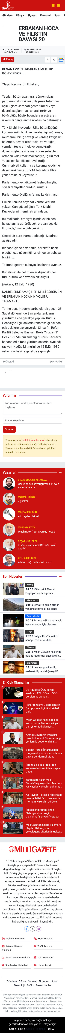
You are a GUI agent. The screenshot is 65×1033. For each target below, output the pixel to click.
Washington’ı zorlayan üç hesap (36, 531)
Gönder (9, 429)
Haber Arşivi (44, 965)
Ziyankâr (23, 501)
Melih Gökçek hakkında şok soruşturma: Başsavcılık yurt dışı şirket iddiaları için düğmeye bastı (43, 654)
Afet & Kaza (32, 600)
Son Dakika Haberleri (16, 965)
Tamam (51, 1029)
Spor (57, 15)
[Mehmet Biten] (9, 498)
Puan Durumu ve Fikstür (18, 957)
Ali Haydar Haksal (28, 516)
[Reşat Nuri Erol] (9, 544)
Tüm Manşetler (45, 957)
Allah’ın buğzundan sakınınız (34, 562)
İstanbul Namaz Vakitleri (12, 948)
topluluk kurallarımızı (33, 440)
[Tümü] (60, 472)
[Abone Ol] (61, 59)
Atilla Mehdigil (27, 558)
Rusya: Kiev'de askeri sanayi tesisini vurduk (42, 638)
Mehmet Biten (26, 496)
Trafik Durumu (45, 946)
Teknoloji (19, 985)
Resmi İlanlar (43, 985)
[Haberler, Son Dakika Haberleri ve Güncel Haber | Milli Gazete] (8, 5)
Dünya (20, 15)
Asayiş (30, 585)
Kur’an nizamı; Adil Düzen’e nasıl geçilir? (36, 547)
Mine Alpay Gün (27, 512)
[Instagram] (38, 928)
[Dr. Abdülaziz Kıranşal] (9, 483)
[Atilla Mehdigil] (9, 560)
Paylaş (9, 59)
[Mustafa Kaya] (9, 529)
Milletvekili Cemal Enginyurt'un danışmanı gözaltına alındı (40, 591)
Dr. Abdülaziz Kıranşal (32, 480)
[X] (32, 928)
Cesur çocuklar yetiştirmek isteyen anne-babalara (38, 485)
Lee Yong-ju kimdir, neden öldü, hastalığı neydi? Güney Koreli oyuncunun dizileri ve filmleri (43, 670)
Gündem (7, 15)
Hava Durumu (45, 938)
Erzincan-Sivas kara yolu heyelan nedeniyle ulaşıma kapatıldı (43, 623)
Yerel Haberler (33, 616)
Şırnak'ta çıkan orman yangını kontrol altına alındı (42, 607)
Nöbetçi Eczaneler (15, 938)
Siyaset (31, 15)
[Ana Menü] (57, 5)
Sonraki (55, 361)
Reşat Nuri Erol (28, 541)
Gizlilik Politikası (36, 1028)
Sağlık (30, 985)
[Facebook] (26, 928)
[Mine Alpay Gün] (9, 514)
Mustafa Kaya (26, 527)
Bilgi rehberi (32, 663)
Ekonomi (45, 15)
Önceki (9, 361)
